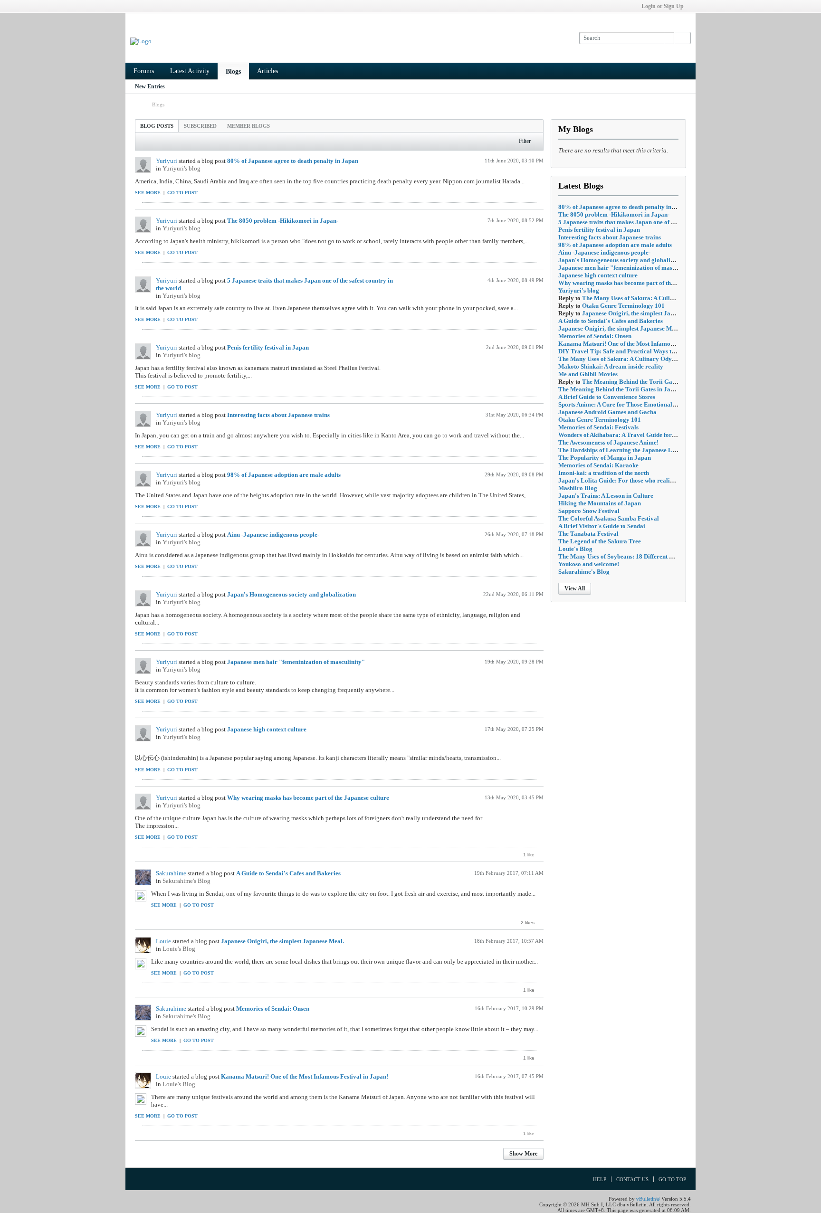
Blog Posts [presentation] (156, 126)
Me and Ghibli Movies (588, 374)
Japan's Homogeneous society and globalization (291, 594)
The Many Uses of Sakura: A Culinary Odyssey (644, 298)
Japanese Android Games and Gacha (607, 412)
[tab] (157, 125)
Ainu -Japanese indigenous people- (273, 534)
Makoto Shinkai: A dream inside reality (610, 366)
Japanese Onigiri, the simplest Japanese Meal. (282, 941)
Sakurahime (171, 873)
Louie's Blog (178, 948)
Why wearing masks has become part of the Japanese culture (308, 797)
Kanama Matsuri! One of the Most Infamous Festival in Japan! (304, 1076)
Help (599, 1179)
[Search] (682, 38)
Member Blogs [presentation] (248, 126)
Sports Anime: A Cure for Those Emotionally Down (626, 404)
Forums (144, 71)
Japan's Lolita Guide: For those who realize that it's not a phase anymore (656, 480)
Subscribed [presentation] (200, 126)
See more (148, 192)
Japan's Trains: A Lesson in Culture (605, 495)
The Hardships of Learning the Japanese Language (626, 450)
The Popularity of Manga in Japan (604, 457)
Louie (163, 941)
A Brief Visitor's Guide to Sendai (601, 526)
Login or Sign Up (662, 6)
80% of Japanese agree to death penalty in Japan (292, 160)
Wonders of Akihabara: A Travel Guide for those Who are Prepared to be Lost (662, 434)
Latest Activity (190, 71)
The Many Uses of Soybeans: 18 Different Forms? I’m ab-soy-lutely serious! (658, 556)
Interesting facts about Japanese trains (278, 414)
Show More (523, 1153)
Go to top (672, 1179)
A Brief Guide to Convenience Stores (606, 396)
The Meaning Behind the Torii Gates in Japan (643, 381)
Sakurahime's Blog (186, 880)
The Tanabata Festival (588, 533)
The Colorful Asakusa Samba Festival (608, 518)
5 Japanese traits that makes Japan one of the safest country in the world (654, 222)
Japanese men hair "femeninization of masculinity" (296, 661)
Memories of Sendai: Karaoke (598, 465)
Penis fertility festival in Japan (268, 347)
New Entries (150, 86)
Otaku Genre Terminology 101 (623, 305)
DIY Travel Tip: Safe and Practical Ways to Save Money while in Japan (653, 351)
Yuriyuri (166, 160)
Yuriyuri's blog (181, 168)
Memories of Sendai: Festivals (598, 427)
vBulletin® (648, 1199)
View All (574, 588)
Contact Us (632, 1179)
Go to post (182, 192)
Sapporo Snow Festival (589, 510)
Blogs (233, 71)
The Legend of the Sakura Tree (599, 541)
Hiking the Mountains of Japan (599, 503)
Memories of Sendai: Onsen (272, 1008)
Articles (267, 71)
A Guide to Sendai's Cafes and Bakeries (288, 873)
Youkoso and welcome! (588, 564)
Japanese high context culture (266, 729)
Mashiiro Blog (577, 488)
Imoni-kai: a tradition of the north (603, 472)
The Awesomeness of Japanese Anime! (608, 442)
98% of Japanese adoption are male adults (284, 474)
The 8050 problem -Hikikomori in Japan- (282, 220)
